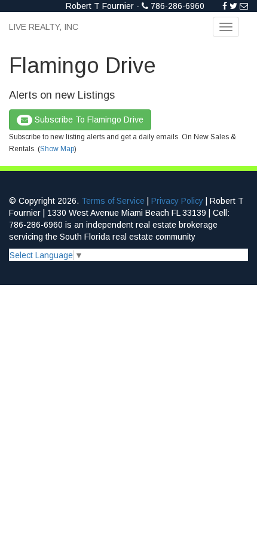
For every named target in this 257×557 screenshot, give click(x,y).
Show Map (57, 149)
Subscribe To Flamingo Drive (87, 119)
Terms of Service (113, 201)
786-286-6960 (177, 6)
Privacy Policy (177, 201)
